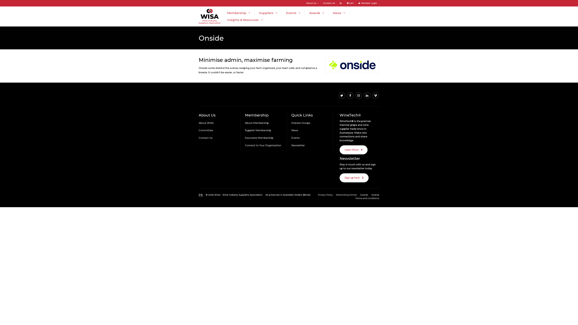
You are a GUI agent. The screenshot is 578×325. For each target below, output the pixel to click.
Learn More (352, 149)
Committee (206, 130)
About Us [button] (311, 3)
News (294, 130)
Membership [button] (236, 13)
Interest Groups (300, 123)
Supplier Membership (258, 130)
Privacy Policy (325, 195)
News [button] (337, 13)
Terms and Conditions (367, 198)
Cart (351, 3)
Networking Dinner (346, 195)
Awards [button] (314, 13)
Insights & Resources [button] (243, 20)
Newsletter (298, 145)
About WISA (206, 123)
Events (295, 137)
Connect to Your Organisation (263, 145)
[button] (218, 115)
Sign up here (352, 177)
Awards (375, 195)
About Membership (257, 123)
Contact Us (329, 3)
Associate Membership (259, 137)
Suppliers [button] (266, 13)
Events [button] (291, 13)
